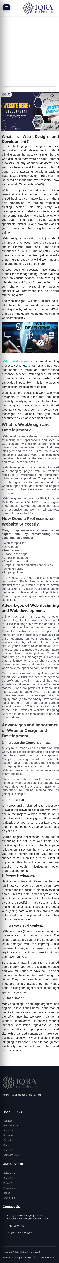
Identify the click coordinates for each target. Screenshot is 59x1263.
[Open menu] (6, 7)
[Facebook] (4, 1103)
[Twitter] (9, 1103)
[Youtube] (19, 1103)
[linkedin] (14, 1103)
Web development (15, 361)
